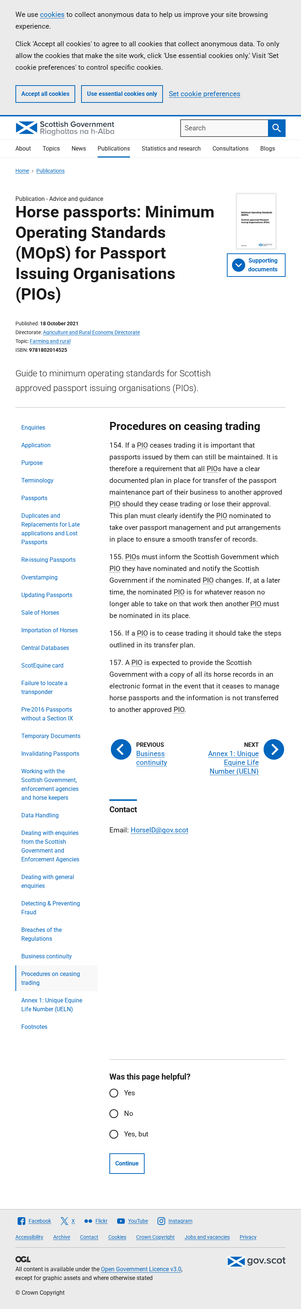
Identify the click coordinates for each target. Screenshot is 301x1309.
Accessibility (29, 1237)
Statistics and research (171, 148)
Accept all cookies (45, 93)
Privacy (248, 1237)
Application (36, 445)
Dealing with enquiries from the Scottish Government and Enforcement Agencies (50, 846)
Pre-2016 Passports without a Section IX (47, 714)
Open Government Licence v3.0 (141, 1269)
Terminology (37, 480)
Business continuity (46, 956)
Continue (127, 1163)
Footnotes (34, 1026)
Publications (114, 148)
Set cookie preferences (204, 94)
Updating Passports (46, 595)
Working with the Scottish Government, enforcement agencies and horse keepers (50, 784)
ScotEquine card (42, 665)
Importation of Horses (49, 630)
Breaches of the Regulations (41, 934)
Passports (34, 498)
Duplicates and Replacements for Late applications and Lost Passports (50, 529)
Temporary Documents (50, 736)
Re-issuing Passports (48, 559)
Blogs (267, 148)
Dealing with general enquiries (47, 881)
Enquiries (33, 427)
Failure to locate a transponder (44, 687)
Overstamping (39, 577)
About (23, 148)
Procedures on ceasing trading (50, 978)
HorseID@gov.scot (159, 830)
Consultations (231, 148)
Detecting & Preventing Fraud (50, 908)
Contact (89, 1237)
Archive (61, 1237)
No (128, 1113)
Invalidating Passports (50, 753)
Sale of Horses (40, 612)
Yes (129, 1093)
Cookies (117, 1237)
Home (22, 171)
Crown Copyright (155, 1237)
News (79, 148)
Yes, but (136, 1134)
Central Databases (45, 647)
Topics (51, 148)
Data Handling (40, 815)
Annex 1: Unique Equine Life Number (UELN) (51, 1005)
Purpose (32, 462)
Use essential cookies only (122, 93)
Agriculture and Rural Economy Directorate (91, 332)
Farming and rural (50, 341)
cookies (52, 14)
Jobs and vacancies (207, 1237)
